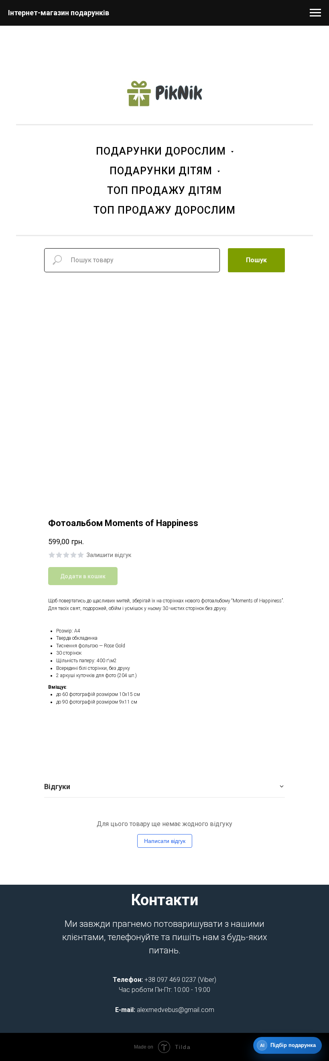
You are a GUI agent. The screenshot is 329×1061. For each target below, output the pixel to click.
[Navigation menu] (315, 13)
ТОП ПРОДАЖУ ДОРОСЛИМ (164, 210)
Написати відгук (164, 841)
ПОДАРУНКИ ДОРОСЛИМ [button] (162, 151)
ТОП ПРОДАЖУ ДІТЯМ (164, 190)
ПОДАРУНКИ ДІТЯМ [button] (162, 171)
